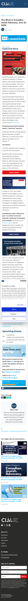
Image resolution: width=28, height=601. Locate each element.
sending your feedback (12, 372)
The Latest (10, 15)
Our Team (3, 537)
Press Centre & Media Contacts (9, 555)
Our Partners (4, 540)
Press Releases (5, 557)
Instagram (14, 378)
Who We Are (4, 535)
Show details (20, 304)
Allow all (14, 309)
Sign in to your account (6, 594)
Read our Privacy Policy (6, 597)
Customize (13, 314)
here (11, 361)
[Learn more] (14, 172)
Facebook (5, 378)
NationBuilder (10, 595)
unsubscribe (11, 587)
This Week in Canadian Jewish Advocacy (14, 431)
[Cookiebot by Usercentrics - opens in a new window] (20, 281)
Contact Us (4, 546)
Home (3, 15)
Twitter (13, 375)
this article (15, 123)
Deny (14, 318)
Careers (3, 543)
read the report (7, 223)
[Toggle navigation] (25, 4)
